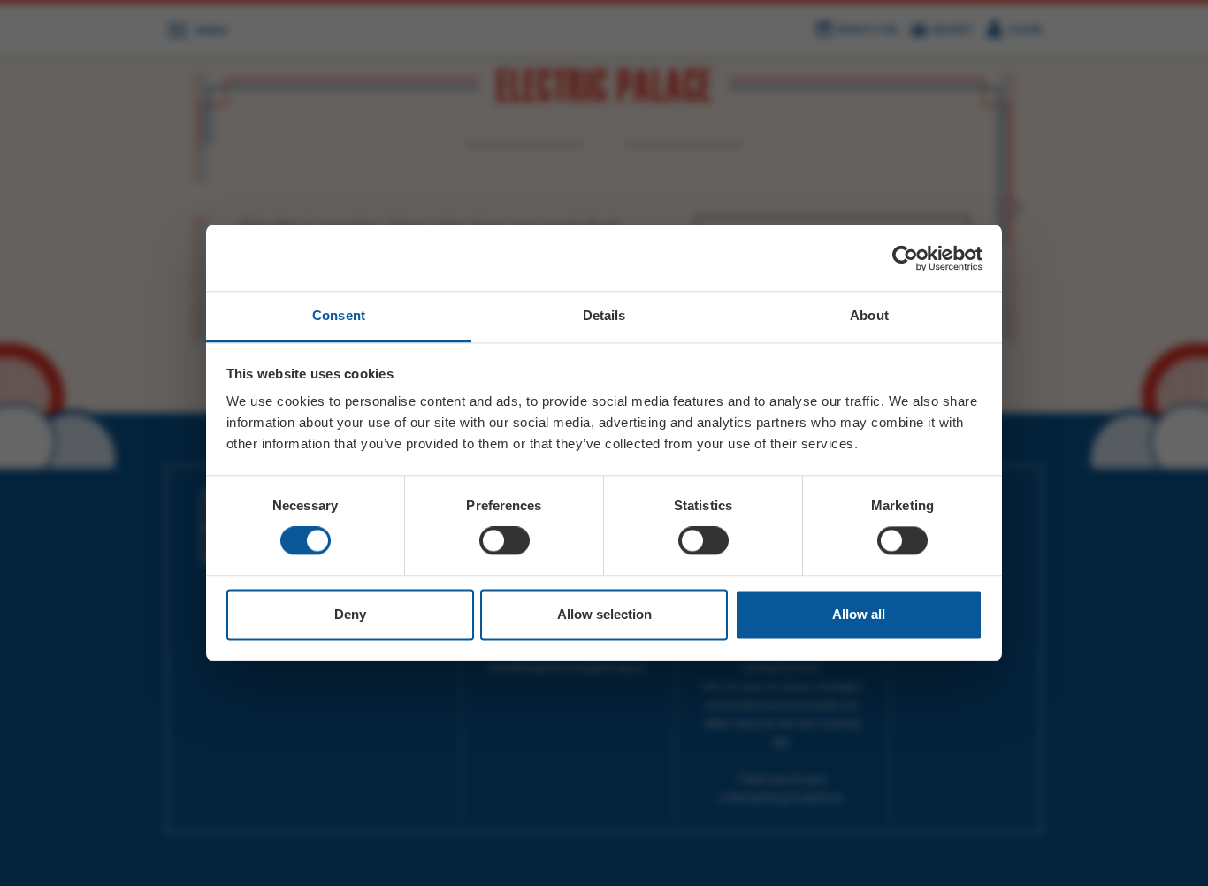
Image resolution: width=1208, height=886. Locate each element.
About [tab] (869, 315)
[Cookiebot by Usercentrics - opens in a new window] (905, 258)
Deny (350, 614)
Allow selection (604, 614)
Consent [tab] (338, 315)
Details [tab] (604, 315)
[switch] (504, 541)
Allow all (858, 614)
